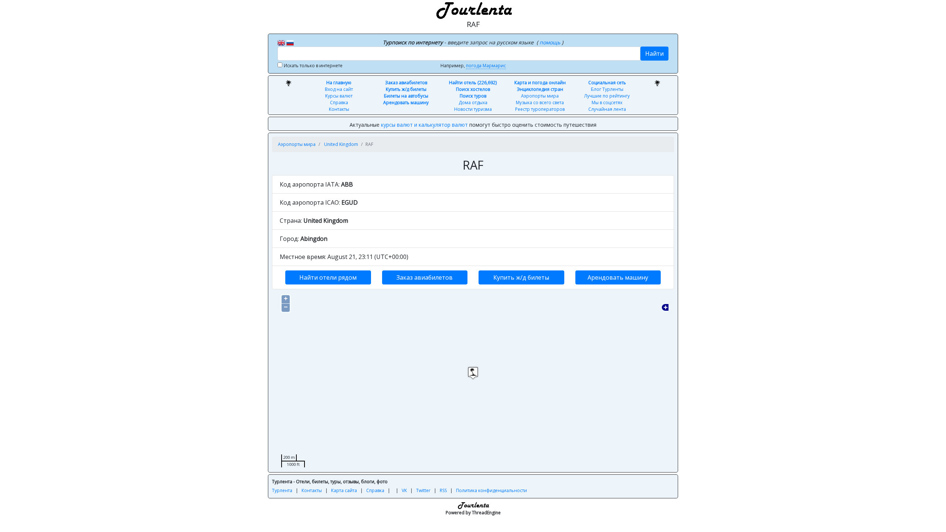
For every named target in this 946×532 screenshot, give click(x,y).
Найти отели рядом (328, 277)
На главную (338, 82)
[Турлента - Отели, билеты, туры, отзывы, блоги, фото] (473, 9)
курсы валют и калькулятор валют (424, 124)
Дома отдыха (473, 102)
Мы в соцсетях (607, 102)
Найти (654, 54)
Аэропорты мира (540, 96)
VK (404, 490)
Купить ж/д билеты (406, 89)
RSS (443, 490)
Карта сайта (344, 490)
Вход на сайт (339, 89)
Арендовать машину (406, 102)
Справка (339, 102)
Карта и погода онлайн (540, 82)
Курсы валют (339, 96)
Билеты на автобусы (406, 96)
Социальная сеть (607, 82)
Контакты (339, 109)
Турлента (282, 490)
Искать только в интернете (313, 65)
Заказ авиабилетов (406, 82)
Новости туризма (473, 109)
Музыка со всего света (540, 102)
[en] (281, 42)
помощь (551, 42)
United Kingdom (341, 144)
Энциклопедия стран (540, 89)
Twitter (423, 490)
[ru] (290, 42)
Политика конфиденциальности (491, 490)
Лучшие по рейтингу (607, 96)
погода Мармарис (486, 65)
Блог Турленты (607, 89)
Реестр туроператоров (540, 109)
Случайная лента (607, 109)
